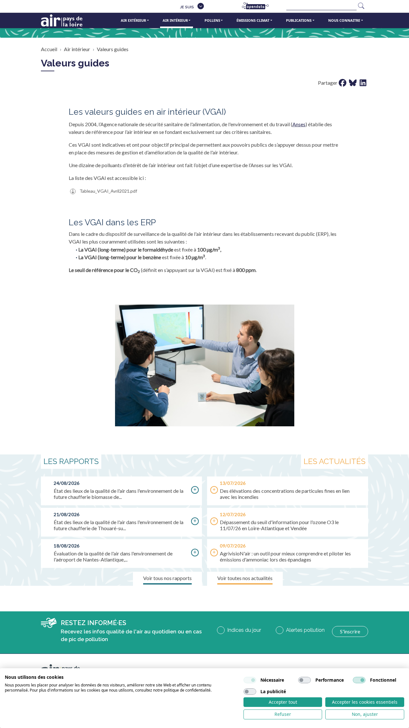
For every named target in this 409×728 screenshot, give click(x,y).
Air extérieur (133, 20)
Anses (298, 124)
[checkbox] (249, 680)
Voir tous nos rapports (167, 578)
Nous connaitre (344, 20)
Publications (299, 20)
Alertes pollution (305, 630)
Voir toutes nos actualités (245, 578)
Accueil (49, 49)
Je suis (187, 7)
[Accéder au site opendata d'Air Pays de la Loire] (258, 6)
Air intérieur (175, 20)
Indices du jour (244, 630)
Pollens (212, 20)
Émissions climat (252, 20)
